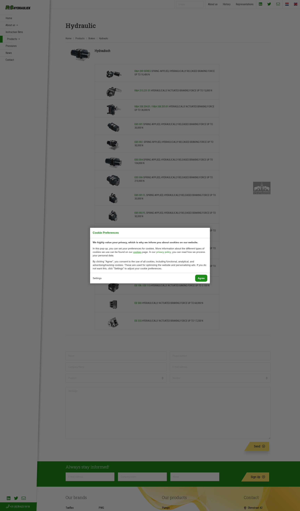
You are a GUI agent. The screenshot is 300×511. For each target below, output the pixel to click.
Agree (201, 278)
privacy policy (163, 252)
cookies (137, 252)
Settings (97, 278)
